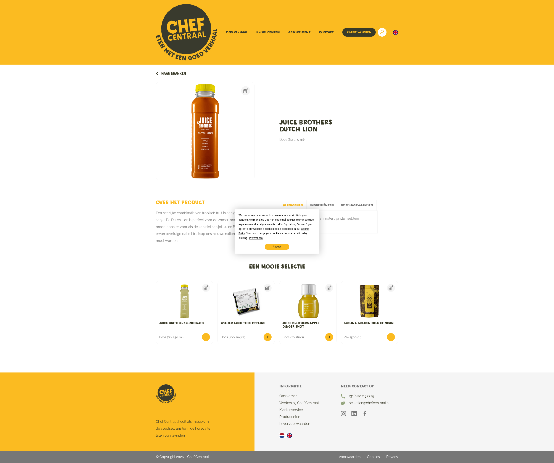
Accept (277, 246)
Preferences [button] (256, 238)
